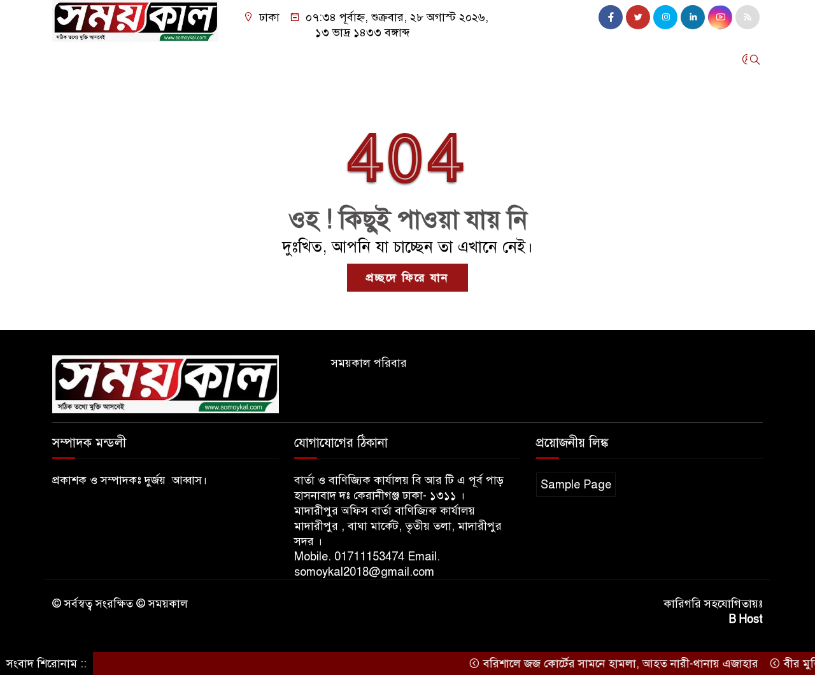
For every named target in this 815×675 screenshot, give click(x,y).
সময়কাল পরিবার (369, 363)
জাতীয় (176, 59)
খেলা (602, 59)
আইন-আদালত (432, 59)
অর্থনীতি (312, 59)
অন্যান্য (125, 94)
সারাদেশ (113, 59)
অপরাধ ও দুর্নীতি (242, 59)
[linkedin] (693, 17)
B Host (746, 619)
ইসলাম (559, 59)
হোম (69, 59)
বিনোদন (76, 94)
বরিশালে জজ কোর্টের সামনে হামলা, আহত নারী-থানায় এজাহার (608, 664)
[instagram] (665, 17)
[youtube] (720, 17)
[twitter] (638, 17)
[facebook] (611, 17)
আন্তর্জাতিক (503, 59)
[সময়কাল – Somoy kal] (135, 20)
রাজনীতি (365, 59)
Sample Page (576, 485)
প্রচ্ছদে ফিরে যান (407, 278)
